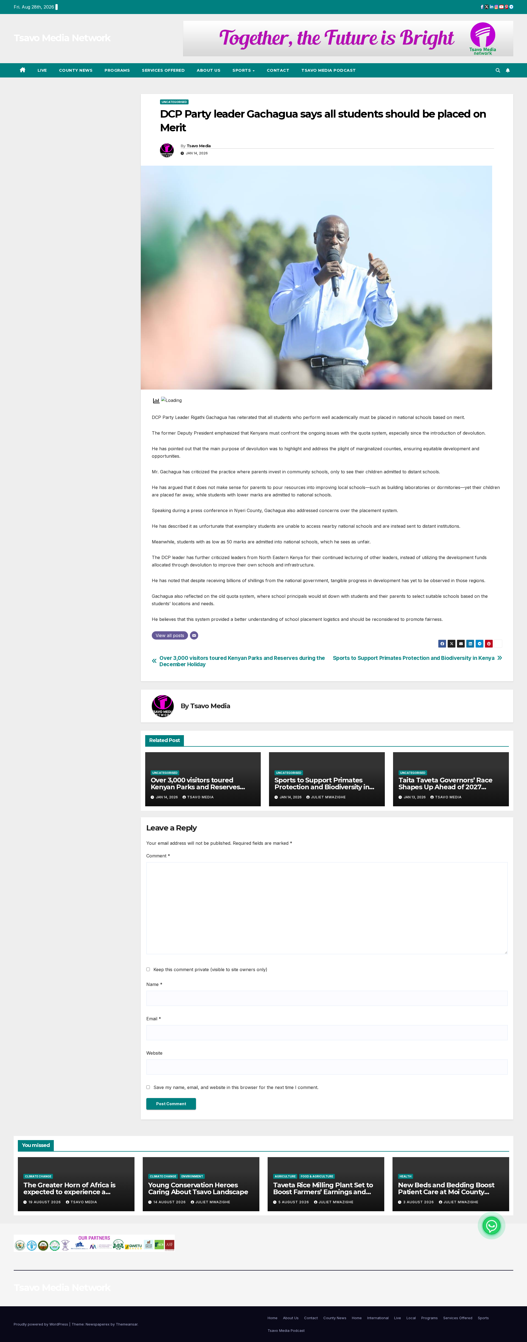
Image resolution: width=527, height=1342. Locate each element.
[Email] (194, 635)
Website (154, 1053)
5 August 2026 (294, 1202)
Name (154, 984)
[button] (498, 70)
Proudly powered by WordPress (41, 1324)
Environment (192, 1176)
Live (42, 70)
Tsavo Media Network (62, 38)
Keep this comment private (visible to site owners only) (210, 969)
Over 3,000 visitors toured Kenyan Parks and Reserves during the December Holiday (242, 661)
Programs (117, 70)
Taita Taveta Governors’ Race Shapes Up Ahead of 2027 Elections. (445, 787)
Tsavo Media (199, 145)
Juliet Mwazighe (328, 797)
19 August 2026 (45, 1202)
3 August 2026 (419, 1202)
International (378, 1318)
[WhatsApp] (492, 1225)
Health (405, 1176)
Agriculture (285, 1176)
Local (411, 1318)
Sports (242, 70)
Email (153, 1018)
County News (76, 70)
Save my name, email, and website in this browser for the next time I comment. (235, 1087)
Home (272, 1318)
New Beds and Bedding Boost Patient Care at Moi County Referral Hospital (446, 1192)
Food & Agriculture (317, 1176)
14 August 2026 (170, 1202)
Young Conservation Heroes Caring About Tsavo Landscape (198, 1188)
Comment (158, 855)
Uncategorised (174, 102)
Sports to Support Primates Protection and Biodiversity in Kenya (414, 658)
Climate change (38, 1176)
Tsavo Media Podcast (328, 70)
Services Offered (163, 70)
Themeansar (127, 1324)
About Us (208, 70)
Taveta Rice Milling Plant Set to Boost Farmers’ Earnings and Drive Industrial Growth (323, 1192)
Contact (278, 70)
